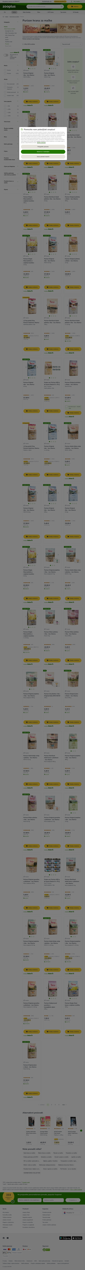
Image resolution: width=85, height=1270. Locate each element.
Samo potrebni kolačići (43, 156)
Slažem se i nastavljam (43, 151)
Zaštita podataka (41, 142)
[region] (43, 143)
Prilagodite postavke (43, 146)
